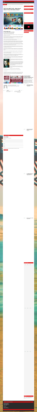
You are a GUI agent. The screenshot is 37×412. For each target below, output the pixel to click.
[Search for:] (30, 4)
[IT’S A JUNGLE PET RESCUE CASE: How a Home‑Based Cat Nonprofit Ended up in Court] (25, 195)
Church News (14, 11)
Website (4, 146)
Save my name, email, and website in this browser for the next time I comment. (11, 148)
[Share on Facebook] (4, 25)
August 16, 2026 (28, 86)
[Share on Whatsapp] (15, 25)
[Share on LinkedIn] (8, 25)
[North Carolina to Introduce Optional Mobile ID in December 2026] (31, 329)
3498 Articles (18, 85)
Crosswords (7, 3)
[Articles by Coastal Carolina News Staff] (24, 398)
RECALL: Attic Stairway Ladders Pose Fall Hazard (30, 218)
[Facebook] (31, 1)
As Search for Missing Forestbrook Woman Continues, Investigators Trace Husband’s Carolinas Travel (28, 76)
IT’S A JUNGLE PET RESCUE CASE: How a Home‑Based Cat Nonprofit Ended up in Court (30, 174)
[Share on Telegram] (19, 25)
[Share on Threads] (22, 25)
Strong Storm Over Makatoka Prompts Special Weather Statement (30, 130)
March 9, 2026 (5, 11)
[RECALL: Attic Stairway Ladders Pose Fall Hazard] (25, 239)
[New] (33, 1)
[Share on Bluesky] (20, 25)
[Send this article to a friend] (12, 25)
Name (4, 143)
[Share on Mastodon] (17, 25)
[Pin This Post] (10, 25)
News (16, 11)
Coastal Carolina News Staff (10, 11)
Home (4, 2)
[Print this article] (13, 25)
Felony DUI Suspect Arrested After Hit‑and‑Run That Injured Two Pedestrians (30, 85)
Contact (33, 409)
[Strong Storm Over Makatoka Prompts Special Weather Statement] (25, 150)
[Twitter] (32, 1)
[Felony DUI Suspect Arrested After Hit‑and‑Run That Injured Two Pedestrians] (25, 106)
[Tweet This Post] (6, 25)
